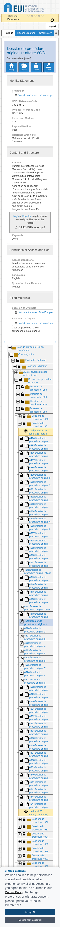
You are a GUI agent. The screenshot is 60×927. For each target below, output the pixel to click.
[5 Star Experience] (43, 16)
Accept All (30, 912)
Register (26, 216)
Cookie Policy (14, 892)
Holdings (8, 32)
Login (51, 26)
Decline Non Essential (30, 919)
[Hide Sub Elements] (10, 347)
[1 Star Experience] (29, 16)
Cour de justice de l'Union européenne (37, 95)
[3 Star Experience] (36, 16)
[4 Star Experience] (39, 16)
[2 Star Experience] (32, 16)
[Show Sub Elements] (16, 372)
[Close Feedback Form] (52, 20)
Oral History (45, 32)
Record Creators (26, 32)
